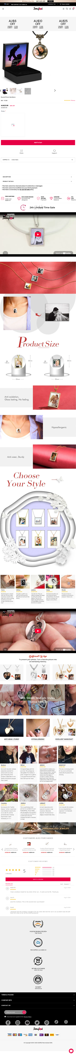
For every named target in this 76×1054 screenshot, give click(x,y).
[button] (3, 8)
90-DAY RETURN (24, 189)
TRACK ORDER (65, 4)
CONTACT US (51, 4)
